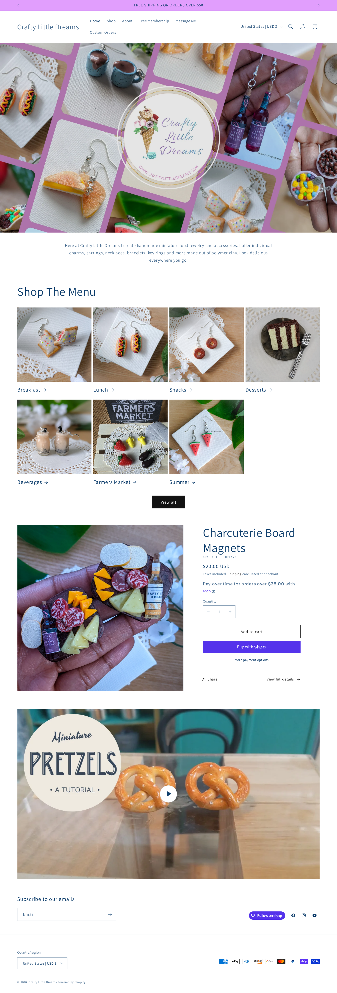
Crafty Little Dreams (43, 982)
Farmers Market (112, 482)
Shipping (234, 574)
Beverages (29, 482)
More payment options (252, 660)
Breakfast (28, 389)
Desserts (256, 389)
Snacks (177, 389)
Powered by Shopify (71, 982)
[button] (291, 27)
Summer (179, 482)
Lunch (100, 389)
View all (168, 502)
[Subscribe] (110, 914)
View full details (280, 679)
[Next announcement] (319, 5)
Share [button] (212, 679)
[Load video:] (168, 794)
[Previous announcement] (18, 5)
